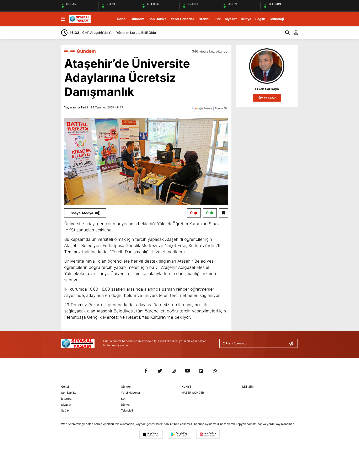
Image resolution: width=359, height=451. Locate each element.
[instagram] (173, 370)
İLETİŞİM (247, 386)
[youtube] (187, 370)
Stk (218, 19)
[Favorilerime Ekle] (223, 213)
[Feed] (215, 370)
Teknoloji (276, 19)
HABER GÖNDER (193, 392)
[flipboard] (201, 370)
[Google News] (209, 108)
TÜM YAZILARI (267, 98)
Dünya (246, 19)
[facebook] (145, 370)
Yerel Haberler (182, 19)
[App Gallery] (208, 434)
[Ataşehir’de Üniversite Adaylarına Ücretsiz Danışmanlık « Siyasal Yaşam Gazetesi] (80, 18)
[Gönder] (293, 343)
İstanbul (204, 19)
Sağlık (260, 19)
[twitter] (159, 370)
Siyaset (231, 19)
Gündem (137, 19)
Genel (121, 19)
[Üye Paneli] (294, 32)
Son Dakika (157, 19)
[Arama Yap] (285, 32)
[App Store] (151, 434)
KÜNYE (186, 386)
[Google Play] (179, 434)
